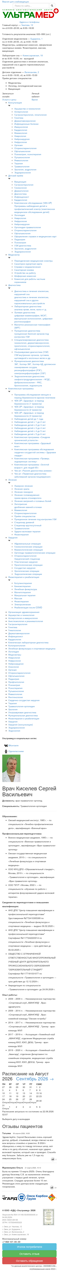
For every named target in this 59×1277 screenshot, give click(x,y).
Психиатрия (20, 242)
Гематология (14, 630)
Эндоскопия (14, 730)
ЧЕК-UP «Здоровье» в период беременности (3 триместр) (29, 414)
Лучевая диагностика (33, 317)
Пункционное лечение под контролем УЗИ (35, 519)
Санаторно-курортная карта (28, 263)
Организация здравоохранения (23, 611)
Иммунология (21, 126)
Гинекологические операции (28, 546)
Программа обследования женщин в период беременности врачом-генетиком (34, 396)
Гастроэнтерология (23, 184)
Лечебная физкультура (25, 589)
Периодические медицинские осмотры (33, 260)
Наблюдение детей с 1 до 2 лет (30, 421)
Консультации (15, 102)
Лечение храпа (21, 488)
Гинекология (20, 187)
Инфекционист (21, 196)
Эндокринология (22, 172)
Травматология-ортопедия (21, 706)
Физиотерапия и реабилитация (23, 577)
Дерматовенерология (25, 120)
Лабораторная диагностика (30, 308)
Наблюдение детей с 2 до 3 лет (30, 424)
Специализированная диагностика (32, 344)
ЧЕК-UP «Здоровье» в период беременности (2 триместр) (29, 408)
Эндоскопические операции (28, 573)
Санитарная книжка (24, 269)
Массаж (18, 598)
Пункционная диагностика (31, 333)
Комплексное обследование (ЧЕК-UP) (34, 207)
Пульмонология (22, 157)
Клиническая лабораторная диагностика (28, 642)
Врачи (35, 99)
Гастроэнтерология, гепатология (30, 114)
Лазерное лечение (23, 485)
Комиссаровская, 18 (33, 55)
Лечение (12, 479)
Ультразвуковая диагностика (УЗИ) (32, 355)
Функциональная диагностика (35, 367)
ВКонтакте (13, 745)
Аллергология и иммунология (23, 618)
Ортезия (18, 145)
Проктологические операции (28, 564)
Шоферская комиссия (25, 275)
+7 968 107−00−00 (11, 1241)
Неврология (20, 135)
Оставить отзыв (29, 1254)
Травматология (21, 166)
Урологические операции (26, 570)
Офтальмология (22, 151)
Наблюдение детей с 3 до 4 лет (30, 427)
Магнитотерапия (22, 592)
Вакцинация (20, 181)
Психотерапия (15, 688)
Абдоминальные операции (27, 543)
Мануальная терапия (24, 595)
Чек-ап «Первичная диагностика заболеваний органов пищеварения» (32, 475)
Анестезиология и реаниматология (25, 621)
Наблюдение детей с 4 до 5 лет (30, 431)
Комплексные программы (21, 388)
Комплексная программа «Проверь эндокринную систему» (31, 460)
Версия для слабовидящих (15, 1)
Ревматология (21, 160)
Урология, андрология (25, 169)
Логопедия (19, 215)
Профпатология (16, 681)
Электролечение (22, 604)
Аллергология (21, 111)
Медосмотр (14, 254)
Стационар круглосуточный (27, 525)
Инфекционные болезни (26, 123)
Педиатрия (19, 239)
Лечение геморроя (23, 491)
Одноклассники (16, 751)
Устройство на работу (25, 272)
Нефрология (20, 142)
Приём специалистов (24, 516)
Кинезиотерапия (22, 586)
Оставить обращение (29, 1261)
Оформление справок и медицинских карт (35, 236)
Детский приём (15, 175)
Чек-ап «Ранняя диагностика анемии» (33, 470)
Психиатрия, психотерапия (27, 154)
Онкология (13, 666)
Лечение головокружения (27, 496)
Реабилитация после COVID (28, 607)
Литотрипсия (28, 505)
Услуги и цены (9, 99)
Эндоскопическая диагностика (32, 381)
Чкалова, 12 (27, 24)
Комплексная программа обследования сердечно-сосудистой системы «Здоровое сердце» (35, 452)
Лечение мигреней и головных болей (32, 500)
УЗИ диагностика (22, 245)
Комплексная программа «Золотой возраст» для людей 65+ (31, 466)
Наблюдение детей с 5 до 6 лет (30, 434)
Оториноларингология (25, 148)
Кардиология (20, 129)
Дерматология (21, 190)
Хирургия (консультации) (20, 724)
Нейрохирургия (22, 139)
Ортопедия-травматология (27, 227)
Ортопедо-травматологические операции (34, 552)
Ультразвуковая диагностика (22, 712)
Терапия (18, 163)
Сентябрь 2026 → (35, 1078)
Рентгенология (15, 697)
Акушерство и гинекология (27, 108)
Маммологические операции (28, 549)
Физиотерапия (21, 534)
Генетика (18, 117)
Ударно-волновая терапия (27, 531)
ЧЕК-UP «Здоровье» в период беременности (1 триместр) (29, 402)
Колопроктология (16, 645)
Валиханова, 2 (32, 72)
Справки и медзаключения (27, 266)
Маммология (20, 132)
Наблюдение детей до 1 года (28, 418)
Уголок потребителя (29, 1247)
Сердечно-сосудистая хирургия (24, 700)
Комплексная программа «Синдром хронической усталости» (32, 439)
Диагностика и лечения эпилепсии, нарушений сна (31, 297)
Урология (13, 709)
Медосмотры (14, 654)
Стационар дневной (24, 522)
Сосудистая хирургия (24, 567)
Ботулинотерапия (23, 583)
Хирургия (13, 537)
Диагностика (20, 193)
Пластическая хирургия (26, 561)
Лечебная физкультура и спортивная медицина (31, 648)
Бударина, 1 (36, 38)
